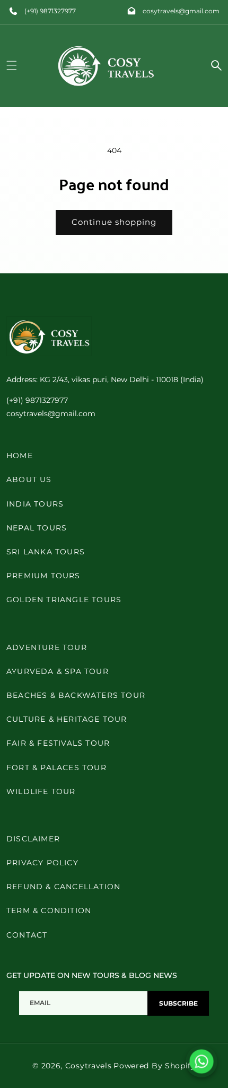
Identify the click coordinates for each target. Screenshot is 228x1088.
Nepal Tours (36, 528)
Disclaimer (33, 839)
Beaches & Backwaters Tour (75, 695)
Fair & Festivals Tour (58, 743)
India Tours (35, 504)
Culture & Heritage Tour (66, 719)
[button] (11, 65)
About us (29, 479)
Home (19, 455)
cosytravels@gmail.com (181, 11)
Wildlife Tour (41, 791)
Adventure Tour (46, 647)
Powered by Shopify (154, 1065)
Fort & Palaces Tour (56, 767)
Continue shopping (114, 222)
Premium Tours (43, 575)
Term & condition (48, 910)
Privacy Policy (42, 862)
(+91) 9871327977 (50, 11)
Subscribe (178, 1003)
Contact (26, 935)
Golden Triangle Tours (63, 599)
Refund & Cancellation (63, 886)
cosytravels (88, 1065)
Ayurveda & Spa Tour (57, 671)
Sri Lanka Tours (45, 551)
